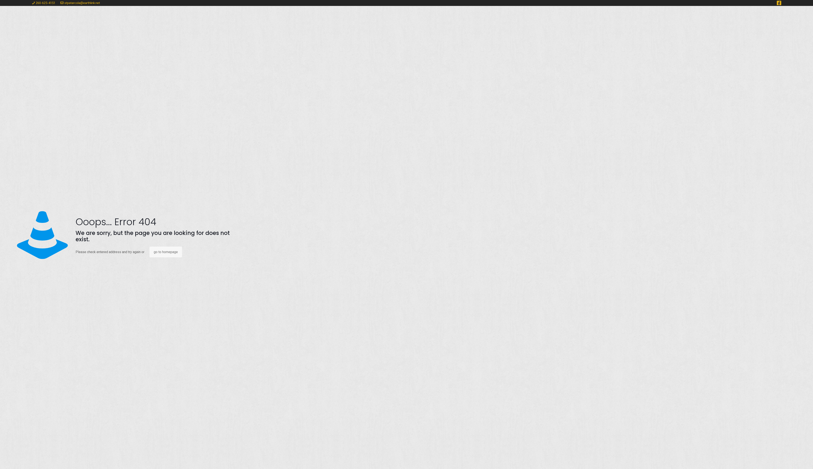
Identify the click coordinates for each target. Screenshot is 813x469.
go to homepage (166, 252)
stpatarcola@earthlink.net (82, 3)
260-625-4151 (45, 3)
